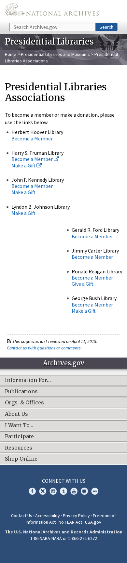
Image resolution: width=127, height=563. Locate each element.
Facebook (32, 491)
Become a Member (32, 138)
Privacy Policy (76, 515)
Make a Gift (23, 165)
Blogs (84, 491)
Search (106, 27)
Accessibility (47, 515)
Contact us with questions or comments (44, 348)
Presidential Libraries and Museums (55, 54)
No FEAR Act (70, 522)
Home (10, 54)
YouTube (74, 491)
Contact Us (21, 515)
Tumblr (63, 491)
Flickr (95, 491)
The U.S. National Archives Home (52, 11)
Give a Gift (82, 284)
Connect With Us (63, 481)
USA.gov (93, 522)
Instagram (53, 491)
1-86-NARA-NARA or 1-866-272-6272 (63, 538)
